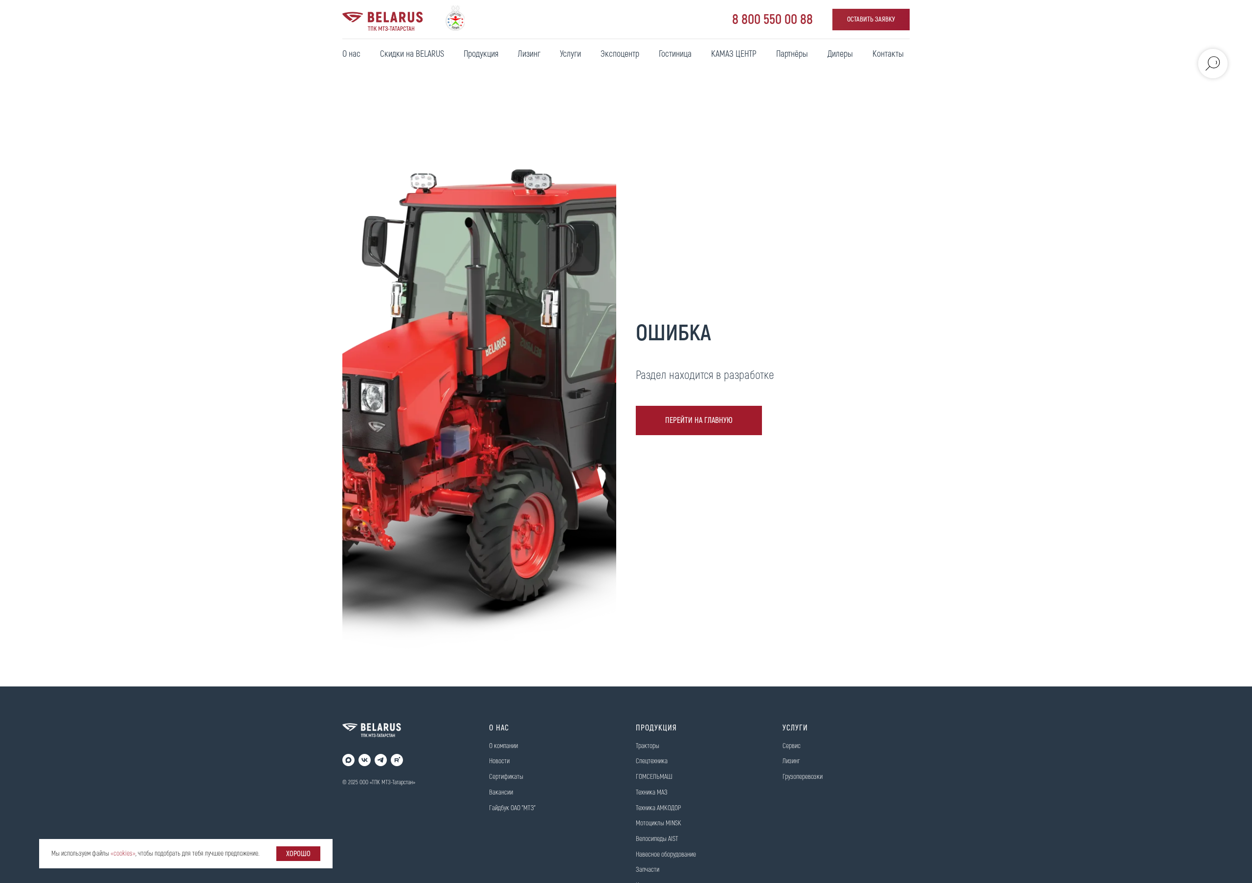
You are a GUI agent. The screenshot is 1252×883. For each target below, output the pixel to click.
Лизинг (529, 54)
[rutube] (397, 760)
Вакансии (501, 792)
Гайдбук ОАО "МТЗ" (512, 808)
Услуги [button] (570, 54)
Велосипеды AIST (657, 839)
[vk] (364, 760)
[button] (871, 20)
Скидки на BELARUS (412, 54)
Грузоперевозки (802, 777)
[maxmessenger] (348, 760)
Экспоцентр (620, 54)
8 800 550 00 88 (772, 19)
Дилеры (840, 54)
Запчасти (647, 869)
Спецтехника (652, 761)
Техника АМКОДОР (658, 808)
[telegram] (381, 760)
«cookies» (123, 853)
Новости (499, 761)
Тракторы (647, 746)
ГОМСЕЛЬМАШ (654, 777)
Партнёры (792, 54)
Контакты (888, 54)
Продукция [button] (481, 54)
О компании (503, 746)
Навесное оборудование (666, 854)
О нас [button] (351, 54)
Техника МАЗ (652, 792)
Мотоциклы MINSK (658, 823)
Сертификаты (506, 777)
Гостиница (675, 54)
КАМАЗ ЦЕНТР (734, 54)
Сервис (791, 746)
